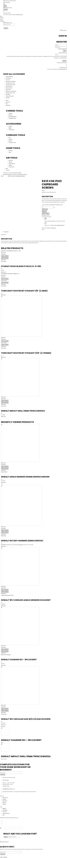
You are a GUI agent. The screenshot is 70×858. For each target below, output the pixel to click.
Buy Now (44, 211)
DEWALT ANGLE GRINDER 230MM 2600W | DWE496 (25, 476)
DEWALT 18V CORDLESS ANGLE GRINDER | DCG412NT (26, 600)
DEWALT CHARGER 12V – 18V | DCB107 (19, 659)
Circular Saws (4, 714)
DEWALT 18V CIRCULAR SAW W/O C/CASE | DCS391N (25, 719)
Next (2, 742)
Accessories (13, 123)
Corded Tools (14, 110)
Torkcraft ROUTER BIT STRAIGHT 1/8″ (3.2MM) (24, 290)
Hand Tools (13, 148)
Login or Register (3, 857)
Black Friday (3, 536)
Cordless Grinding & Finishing (7, 595)
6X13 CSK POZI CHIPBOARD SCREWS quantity (53, 205)
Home (4, 174)
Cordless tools (15, 135)
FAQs (4, 4)
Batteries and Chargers (6, 654)
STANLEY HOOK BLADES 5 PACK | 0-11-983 (21, 266)
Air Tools (11, 157)
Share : (43, 229)
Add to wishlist (45, 213)
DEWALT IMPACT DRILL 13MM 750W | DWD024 (23, 411)
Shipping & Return (61, 225)
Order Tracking (6, 2)
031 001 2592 (18, 173)
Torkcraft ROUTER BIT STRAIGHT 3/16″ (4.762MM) (26, 353)
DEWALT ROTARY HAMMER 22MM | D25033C (22, 540)
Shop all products (19, 14)
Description (6, 232)
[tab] (36, 232)
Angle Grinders (4, 472)
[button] (35, 11)
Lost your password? (62, 49)
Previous (3, 726)
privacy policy (64, 58)
